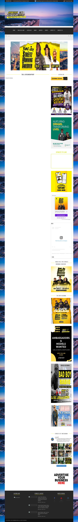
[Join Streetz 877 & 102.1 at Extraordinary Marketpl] (54, 446)
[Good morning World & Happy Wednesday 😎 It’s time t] (54, 460)
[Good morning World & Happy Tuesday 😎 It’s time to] (68, 460)
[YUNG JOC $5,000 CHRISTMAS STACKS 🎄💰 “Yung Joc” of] (61, 446)
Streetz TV (52, 30)
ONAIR (35, 30)
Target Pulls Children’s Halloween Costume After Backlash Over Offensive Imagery (42, 498)
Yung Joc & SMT (21, 30)
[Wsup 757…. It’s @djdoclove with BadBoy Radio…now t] (68, 446)
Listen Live (29, 30)
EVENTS (46, 30)
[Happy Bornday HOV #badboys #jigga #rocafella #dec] (68, 453)
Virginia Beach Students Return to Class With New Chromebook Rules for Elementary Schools (43, 506)
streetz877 (63, 253)
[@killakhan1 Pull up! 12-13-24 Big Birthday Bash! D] (61, 453)
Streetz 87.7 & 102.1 (55, 253)
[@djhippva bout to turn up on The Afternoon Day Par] (54, 453)
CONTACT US (60, 30)
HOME (14, 30)
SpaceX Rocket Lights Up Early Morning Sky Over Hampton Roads (43, 513)
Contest (41, 30)
